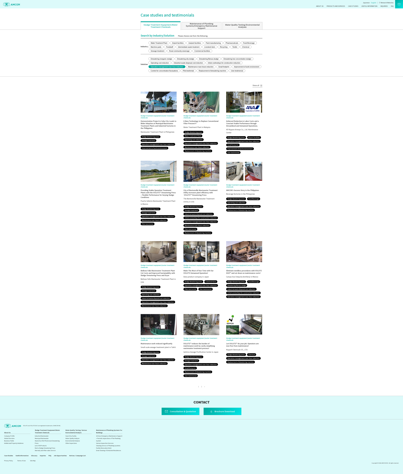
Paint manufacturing (213, 43)
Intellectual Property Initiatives (14, 443)
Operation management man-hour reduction (167, 67)
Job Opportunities (60, 456)
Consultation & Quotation (183, 411)
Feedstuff (169, 47)
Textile (234, 47)
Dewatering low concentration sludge (237, 59)
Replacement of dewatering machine (212, 71)
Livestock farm (209, 47)
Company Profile (9, 436)
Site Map (33, 461)
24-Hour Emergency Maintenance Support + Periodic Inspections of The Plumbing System (109, 438)
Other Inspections (71, 443)
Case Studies (353, 6)
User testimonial (237, 71)
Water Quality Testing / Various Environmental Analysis (76, 431)
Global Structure (9, 438)
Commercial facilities (202, 51)
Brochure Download (225, 411)
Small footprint (223, 67)
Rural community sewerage (179, 51)
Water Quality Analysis (72, 438)
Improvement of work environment (246, 67)
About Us (319, 6)
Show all (256, 85)
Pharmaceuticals (232, 43)
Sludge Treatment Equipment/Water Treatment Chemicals (161, 25)
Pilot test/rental (188, 71)
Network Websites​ (387, 3)
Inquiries (384, 6)
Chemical (245, 47)
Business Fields (9, 441)
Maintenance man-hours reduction (200, 67)
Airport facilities (178, 43)
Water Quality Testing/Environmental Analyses (242, 25)
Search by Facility (70, 436)
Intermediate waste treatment (188, 47)
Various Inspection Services (105, 443)
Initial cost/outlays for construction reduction (224, 63)
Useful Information (369, 6)
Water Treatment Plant (159, 43)
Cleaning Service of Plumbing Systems (108, 446)
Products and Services (336, 6)
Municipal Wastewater (42, 438)
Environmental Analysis (72, 441)
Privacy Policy (8, 461)
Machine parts (156, 47)
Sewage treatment (157, 51)
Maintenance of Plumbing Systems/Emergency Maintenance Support (201, 25)
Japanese (366, 3)
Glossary (34, 456)
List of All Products (41, 446)
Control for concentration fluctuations (164, 71)
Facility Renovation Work (103, 448)
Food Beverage (249, 43)
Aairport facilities (194, 43)
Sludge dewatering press (150, 137)
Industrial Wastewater (42, 436)
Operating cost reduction (160, 63)
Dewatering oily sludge (185, 59)
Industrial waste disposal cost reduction (188, 63)
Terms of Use (21, 461)
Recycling (223, 47)
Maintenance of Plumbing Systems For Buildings (109, 431)
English (373, 3)
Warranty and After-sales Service (45, 450)
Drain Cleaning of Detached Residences (108, 450)
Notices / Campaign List (77, 456)
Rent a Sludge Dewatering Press (45, 448)
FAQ (392, 6)
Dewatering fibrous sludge (209, 59)
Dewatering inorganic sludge (161, 59)
